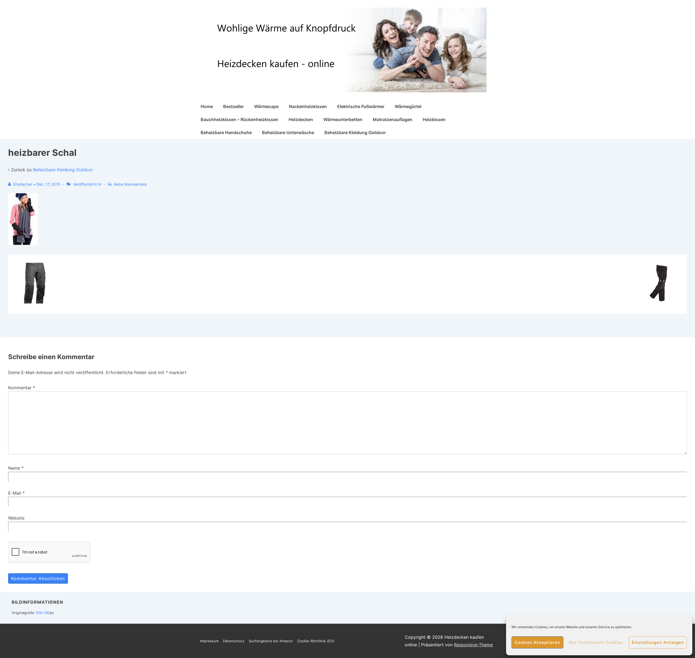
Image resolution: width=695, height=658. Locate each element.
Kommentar (21, 387)
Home (207, 106)
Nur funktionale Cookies (596, 642)
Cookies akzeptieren (537, 642)
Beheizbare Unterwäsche (288, 132)
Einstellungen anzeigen (658, 642)
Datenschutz (233, 641)
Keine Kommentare (130, 184)
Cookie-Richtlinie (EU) (315, 641)
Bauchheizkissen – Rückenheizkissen (239, 119)
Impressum (209, 641)
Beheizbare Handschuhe (226, 132)
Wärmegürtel (408, 106)
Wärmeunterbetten (342, 119)
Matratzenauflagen (392, 119)
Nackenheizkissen (308, 106)
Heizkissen (434, 119)
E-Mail (14, 493)
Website (16, 518)
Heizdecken (301, 119)
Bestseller (233, 106)
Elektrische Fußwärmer (360, 106)
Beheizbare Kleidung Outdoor (355, 132)
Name (14, 468)
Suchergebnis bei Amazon (271, 641)
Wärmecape (266, 106)
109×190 (43, 612)
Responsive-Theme (473, 644)
